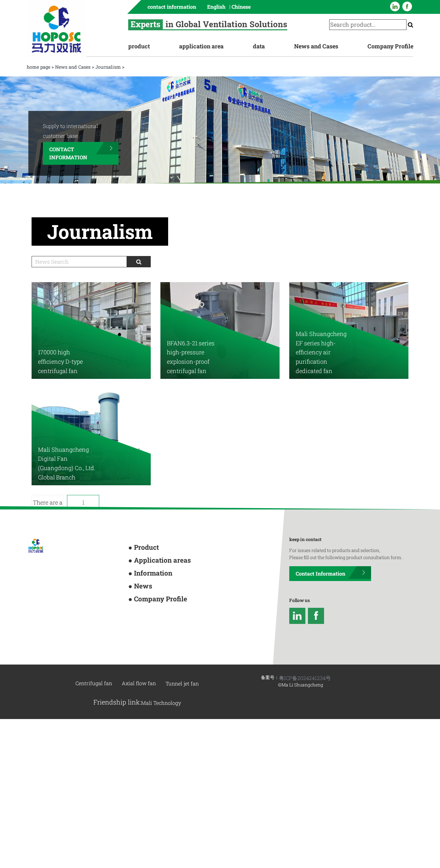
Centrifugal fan (93, 639)
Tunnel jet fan (182, 639)
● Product (138, 504)
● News (136, 534)
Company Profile (390, 46)
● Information (143, 524)
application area (201, 46)
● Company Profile (147, 545)
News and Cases (316, 46)
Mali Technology (161, 658)
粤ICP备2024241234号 (305, 633)
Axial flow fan (139, 639)
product (139, 46)
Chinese (241, 6)
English (216, 6)
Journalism (108, 67)
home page (38, 67)
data (259, 46)
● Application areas (148, 514)
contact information (172, 6)
